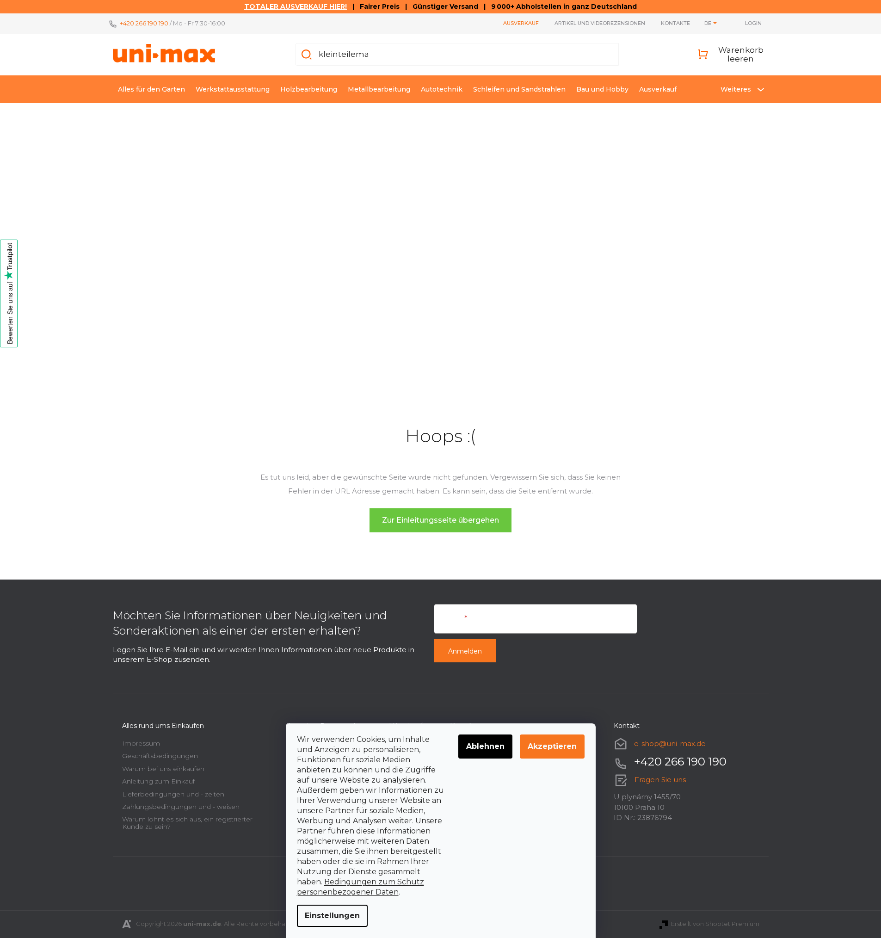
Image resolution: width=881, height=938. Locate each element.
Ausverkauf (521, 23)
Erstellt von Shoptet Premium (715, 923)
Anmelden (465, 651)
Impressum (141, 743)
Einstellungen (332, 915)
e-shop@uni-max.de (670, 743)
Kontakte (675, 23)
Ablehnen (485, 746)
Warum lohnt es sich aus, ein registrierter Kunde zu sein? (187, 822)
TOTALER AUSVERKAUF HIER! (295, 6)
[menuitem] (151, 89)
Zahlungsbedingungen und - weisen (181, 806)
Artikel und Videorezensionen (599, 23)
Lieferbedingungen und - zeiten (173, 794)
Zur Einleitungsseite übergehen (440, 520)
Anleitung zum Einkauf (158, 781)
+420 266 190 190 (144, 23)
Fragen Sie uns (660, 779)
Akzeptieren (552, 746)
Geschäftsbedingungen (160, 756)
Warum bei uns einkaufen (163, 769)
